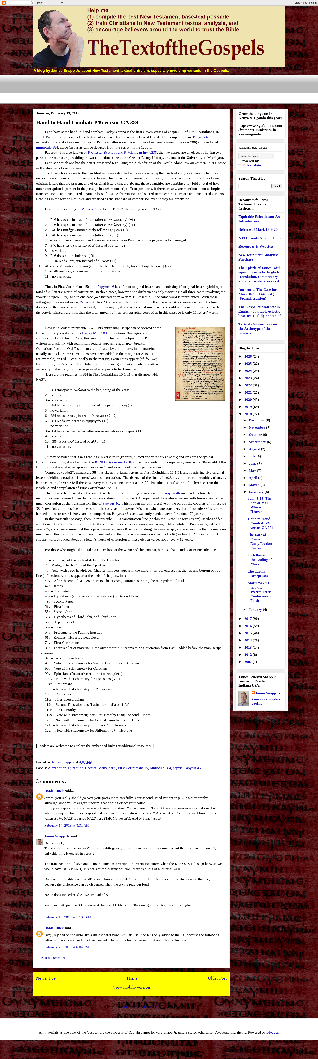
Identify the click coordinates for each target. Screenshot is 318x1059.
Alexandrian (57, 768)
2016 (248, 626)
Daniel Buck (54, 791)
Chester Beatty (96, 768)
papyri (177, 768)
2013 (248, 647)
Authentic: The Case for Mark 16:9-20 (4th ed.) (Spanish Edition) (258, 293)
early (112, 768)
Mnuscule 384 (160, 768)
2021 (248, 392)
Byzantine (75, 768)
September (258, 442)
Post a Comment (53, 958)
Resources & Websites (256, 246)
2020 (248, 399)
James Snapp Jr (57, 836)
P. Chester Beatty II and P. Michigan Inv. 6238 (122, 152)
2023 (248, 378)
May (253, 470)
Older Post (217, 978)
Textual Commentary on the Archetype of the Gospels (258, 328)
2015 (248, 633)
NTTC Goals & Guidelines (260, 238)
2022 (248, 385)
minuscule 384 (47, 147)
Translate (253, 165)
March (254, 485)
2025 (248, 364)
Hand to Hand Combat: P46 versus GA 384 (260, 523)
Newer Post (46, 978)
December (257, 420)
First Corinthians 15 (133, 768)
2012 (248, 655)
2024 (248, 371)
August (255, 449)
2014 (248, 640)
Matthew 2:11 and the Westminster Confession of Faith (260, 592)
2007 (248, 662)
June (253, 463)
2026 (248, 356)
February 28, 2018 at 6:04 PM (66, 947)
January (256, 610)
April (253, 478)
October (256, 434)
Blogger (272, 1032)
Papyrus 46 (201, 137)
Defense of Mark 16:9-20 (258, 229)
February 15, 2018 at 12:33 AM (67, 917)
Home (132, 978)
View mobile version (131, 987)
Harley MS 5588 (94, 333)
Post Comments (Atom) (142, 1007)
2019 (248, 407)
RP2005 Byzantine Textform (116, 462)
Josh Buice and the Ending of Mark (260, 559)
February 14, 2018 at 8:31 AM (66, 825)
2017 (248, 619)
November (257, 427)
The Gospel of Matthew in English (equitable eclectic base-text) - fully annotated (260, 311)
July (253, 456)
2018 (248, 414)
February (257, 492)
